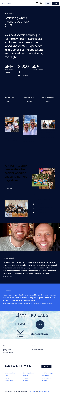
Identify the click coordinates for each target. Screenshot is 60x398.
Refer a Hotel (45, 375)
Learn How (48, 101)
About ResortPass (10, 373)
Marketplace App (46, 378)
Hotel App (44, 380)
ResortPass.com (9, 380)
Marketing (26, 380)
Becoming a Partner (29, 373)
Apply (8, 101)
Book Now (29, 101)
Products (25, 378)
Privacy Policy (32, 391)
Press (6, 375)
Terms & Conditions (43, 391)
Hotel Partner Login (47, 373)
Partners (25, 375)
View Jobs (9, 188)
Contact (7, 378)
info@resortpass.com (37, 349)
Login (48, 3)
